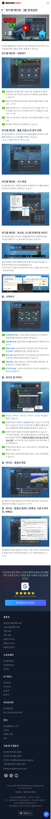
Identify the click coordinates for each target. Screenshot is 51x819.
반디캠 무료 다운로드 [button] (25, 602)
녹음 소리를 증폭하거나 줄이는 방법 (15, 139)
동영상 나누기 (9, 643)
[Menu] (48, 3)
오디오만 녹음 (11, 368)
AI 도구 (6, 694)
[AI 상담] (46, 814)
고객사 (6, 730)
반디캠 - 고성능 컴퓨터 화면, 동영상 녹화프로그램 (11, 3)
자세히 (13, 104)
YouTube (16, 775)
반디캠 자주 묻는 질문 (12, 751)
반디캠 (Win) (9, 660)
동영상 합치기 (9, 647)
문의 (5, 738)
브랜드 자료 (8, 734)
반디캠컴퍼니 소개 (11, 726)
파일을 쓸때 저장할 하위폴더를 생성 (22, 425)
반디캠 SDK (8, 708)
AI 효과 (6, 690)
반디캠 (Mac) (9, 664)
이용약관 (18, 792)
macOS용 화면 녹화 (12, 627)
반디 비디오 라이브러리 (13, 712)
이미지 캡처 (33, 117)
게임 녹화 (9, 361)
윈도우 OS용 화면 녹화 (13, 623)
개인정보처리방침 (29, 792)
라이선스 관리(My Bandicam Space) (18, 760)
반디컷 (6, 668)
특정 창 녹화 (10, 348)
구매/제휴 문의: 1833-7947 (15, 764)
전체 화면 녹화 (11, 341)
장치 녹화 (9, 355)
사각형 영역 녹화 (12, 335)
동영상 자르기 (9, 639)
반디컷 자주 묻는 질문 (12, 755)
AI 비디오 (7, 682)
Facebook (6, 775)
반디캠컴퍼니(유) (20, 797)
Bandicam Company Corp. (34, 785)
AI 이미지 (7, 686)
